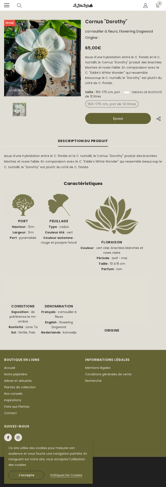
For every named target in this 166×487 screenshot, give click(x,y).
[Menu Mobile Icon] (6, 5)
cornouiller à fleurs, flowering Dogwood (119, 31)
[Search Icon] (19, 5)
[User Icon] (145, 5)
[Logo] (83, 5)
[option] (42, 58)
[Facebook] (8, 437)
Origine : (92, 37)
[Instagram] (18, 437)
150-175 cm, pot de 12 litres (112, 104)
